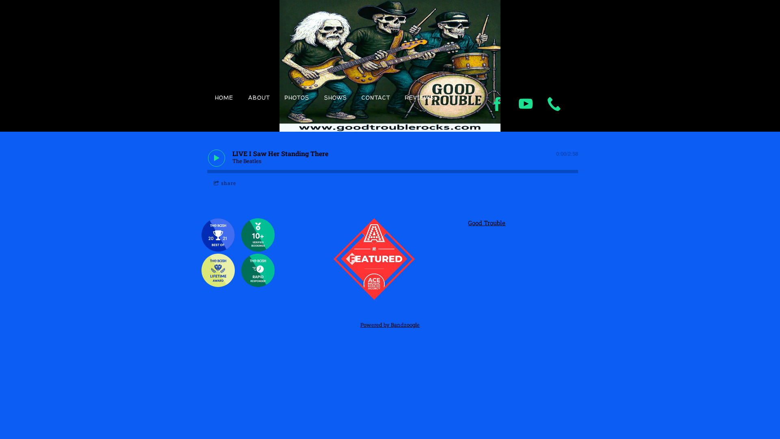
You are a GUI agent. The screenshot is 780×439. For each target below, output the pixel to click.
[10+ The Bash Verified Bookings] (258, 249)
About (259, 97)
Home (224, 97)
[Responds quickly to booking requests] (258, 284)
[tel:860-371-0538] (554, 104)
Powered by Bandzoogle (390, 325)
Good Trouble (486, 223)
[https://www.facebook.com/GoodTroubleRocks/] (497, 104)
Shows (335, 97)
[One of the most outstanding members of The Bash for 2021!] (218, 249)
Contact (376, 97)
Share (228, 183)
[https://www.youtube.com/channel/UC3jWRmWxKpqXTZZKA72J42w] (526, 104)
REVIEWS (419, 97)
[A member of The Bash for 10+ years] (218, 284)
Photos (296, 97)
